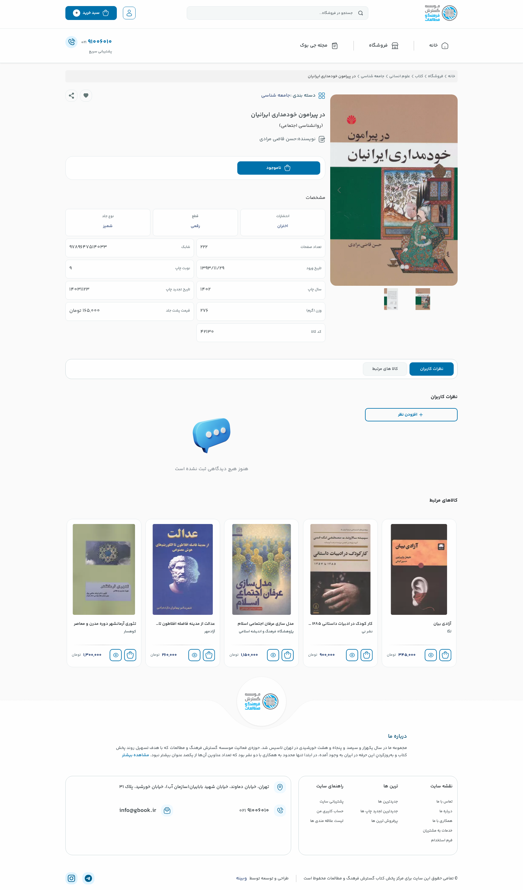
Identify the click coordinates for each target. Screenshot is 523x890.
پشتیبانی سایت (332, 802)
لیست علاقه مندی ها (327, 821)
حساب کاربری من (330, 811)
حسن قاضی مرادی (278, 139)
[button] (86, 96)
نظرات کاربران (431, 369)
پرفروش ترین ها (384, 821)
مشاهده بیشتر (135, 755)
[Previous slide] (448, 190)
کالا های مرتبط (385, 369)
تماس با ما (444, 802)
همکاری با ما (442, 821)
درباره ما (445, 811)
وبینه (241, 878)
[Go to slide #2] (391, 299)
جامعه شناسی (275, 95)
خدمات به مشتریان (437, 831)
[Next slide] (339, 190)
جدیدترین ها (388, 802)
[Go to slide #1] (422, 299)
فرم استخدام (441, 840)
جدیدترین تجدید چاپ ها (379, 811)
